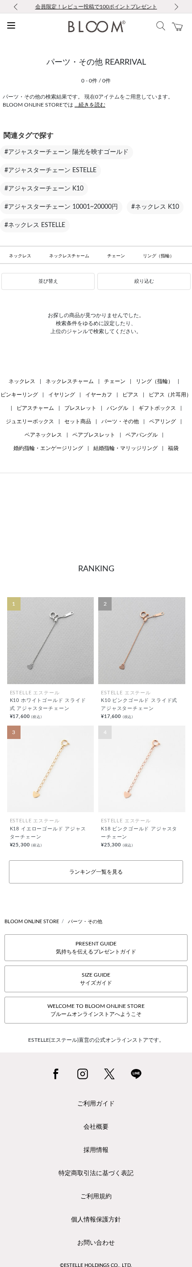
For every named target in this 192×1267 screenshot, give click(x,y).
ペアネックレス (43, 434)
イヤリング (61, 394)
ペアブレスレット (93, 434)
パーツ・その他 (120, 421)
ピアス (130, 394)
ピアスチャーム (35, 408)
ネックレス (20, 256)
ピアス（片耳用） (170, 394)
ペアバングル (141, 434)
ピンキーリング (19, 394)
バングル (117, 408)
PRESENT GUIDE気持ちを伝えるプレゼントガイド (96, 947)
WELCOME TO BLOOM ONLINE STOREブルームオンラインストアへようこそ (96, 1010)
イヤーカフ (98, 394)
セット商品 (77, 421)
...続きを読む (90, 104)
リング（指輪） (158, 256)
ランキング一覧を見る (96, 872)
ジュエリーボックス (30, 421)
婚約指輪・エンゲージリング (48, 448)
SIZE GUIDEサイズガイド (96, 979)
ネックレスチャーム (69, 256)
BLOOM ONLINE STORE (31, 921)
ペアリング (162, 421)
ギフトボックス (157, 408)
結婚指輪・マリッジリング (125, 448)
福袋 (173, 448)
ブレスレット (80, 408)
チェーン (116, 256)
